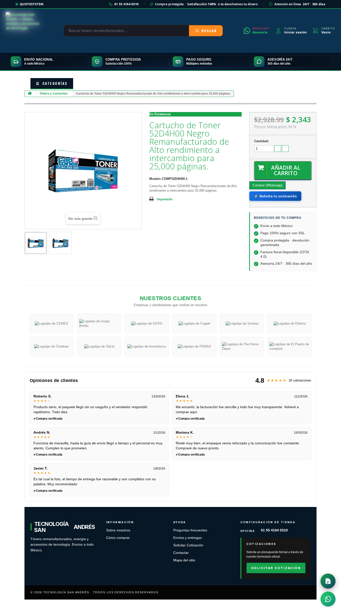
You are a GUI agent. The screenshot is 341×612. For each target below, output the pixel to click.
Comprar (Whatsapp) (267, 185)
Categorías (52, 83)
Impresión (164, 199)
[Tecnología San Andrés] (24, 30)
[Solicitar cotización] (328, 581)
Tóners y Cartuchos (53, 93)
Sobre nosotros (118, 530)
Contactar (181, 553)
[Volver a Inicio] (29, 94)
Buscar (209, 30)
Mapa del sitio (184, 560)
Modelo (155, 179)
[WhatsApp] (328, 599)
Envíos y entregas (187, 538)
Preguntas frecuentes (190, 530)
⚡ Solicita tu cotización (275, 196)
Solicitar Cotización (188, 545)
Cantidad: (261, 141)
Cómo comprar (118, 538)
